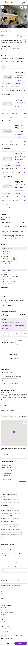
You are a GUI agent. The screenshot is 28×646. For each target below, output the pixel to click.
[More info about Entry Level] (9, 263)
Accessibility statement (6, 628)
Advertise (3, 600)
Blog (2, 598)
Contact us (3, 593)
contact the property (12, 238)
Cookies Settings (4, 631)
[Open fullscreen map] (24, 422)
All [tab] (3, 67)
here (22, 231)
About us (3, 591)
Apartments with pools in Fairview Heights (10, 529)
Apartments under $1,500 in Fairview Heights (10, 515)
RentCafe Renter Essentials (7, 612)
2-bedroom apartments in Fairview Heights (10, 502)
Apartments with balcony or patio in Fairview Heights (12, 532)
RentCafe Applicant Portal (6, 614)
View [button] (25, 86)
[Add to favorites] (21, 7)
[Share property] (25, 7)
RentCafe (3, 579)
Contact (7, 643)
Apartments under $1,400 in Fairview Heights (10, 513)
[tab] (11, 66)
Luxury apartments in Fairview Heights (9, 526)
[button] (14, 16)
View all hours (22, 481)
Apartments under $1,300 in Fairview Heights (10, 510)
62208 (23, 413)
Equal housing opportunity (7, 638)
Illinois (8, 579)
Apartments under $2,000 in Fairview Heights (10, 518)
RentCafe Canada (5, 607)
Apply (20, 643)
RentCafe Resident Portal (6, 617)
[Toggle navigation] (2, 2)
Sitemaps (3, 603)
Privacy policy (4, 624)
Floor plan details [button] (19, 80)
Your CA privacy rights (5, 626)
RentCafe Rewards (5, 610)
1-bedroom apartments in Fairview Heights (10, 499)
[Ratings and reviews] (15, 311)
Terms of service (4, 621)
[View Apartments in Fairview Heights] (2, 7)
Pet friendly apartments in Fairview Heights (10, 524)
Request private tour (22, 399)
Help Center (3, 596)
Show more (5, 328)
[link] (24, 2)
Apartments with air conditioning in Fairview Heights (12, 534)
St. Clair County (14, 579)
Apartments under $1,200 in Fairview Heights (10, 508)
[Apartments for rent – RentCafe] (13, 2)
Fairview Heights (5, 580)
